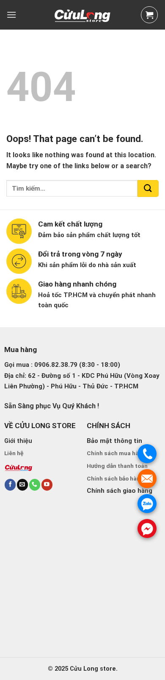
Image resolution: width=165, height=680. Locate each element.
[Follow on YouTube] (46, 484)
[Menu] (11, 14)
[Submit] (148, 188)
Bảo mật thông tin (114, 441)
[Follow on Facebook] (10, 484)
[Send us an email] (22, 484)
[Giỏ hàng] (149, 14)
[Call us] (34, 484)
